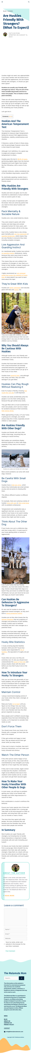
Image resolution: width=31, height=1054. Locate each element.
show (10, 116)
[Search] (21, 978)
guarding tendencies (8, 236)
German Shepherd (7, 619)
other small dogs (23, 503)
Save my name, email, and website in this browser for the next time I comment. (15, 944)
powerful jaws (15, 375)
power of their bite (20, 662)
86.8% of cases (22, 159)
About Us (7, 1021)
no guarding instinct (8, 253)
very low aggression (20, 234)
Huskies (10, 11)
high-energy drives (8, 411)
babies (16, 289)
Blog (4, 11)
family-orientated (15, 288)
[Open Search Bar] (29, 2)
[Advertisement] (15, 55)
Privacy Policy (9, 1024)
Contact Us (8, 1022)
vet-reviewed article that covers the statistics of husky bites (15, 275)
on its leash (16, 704)
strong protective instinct (14, 613)
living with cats (11, 503)
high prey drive (16, 485)
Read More (9, 895)
